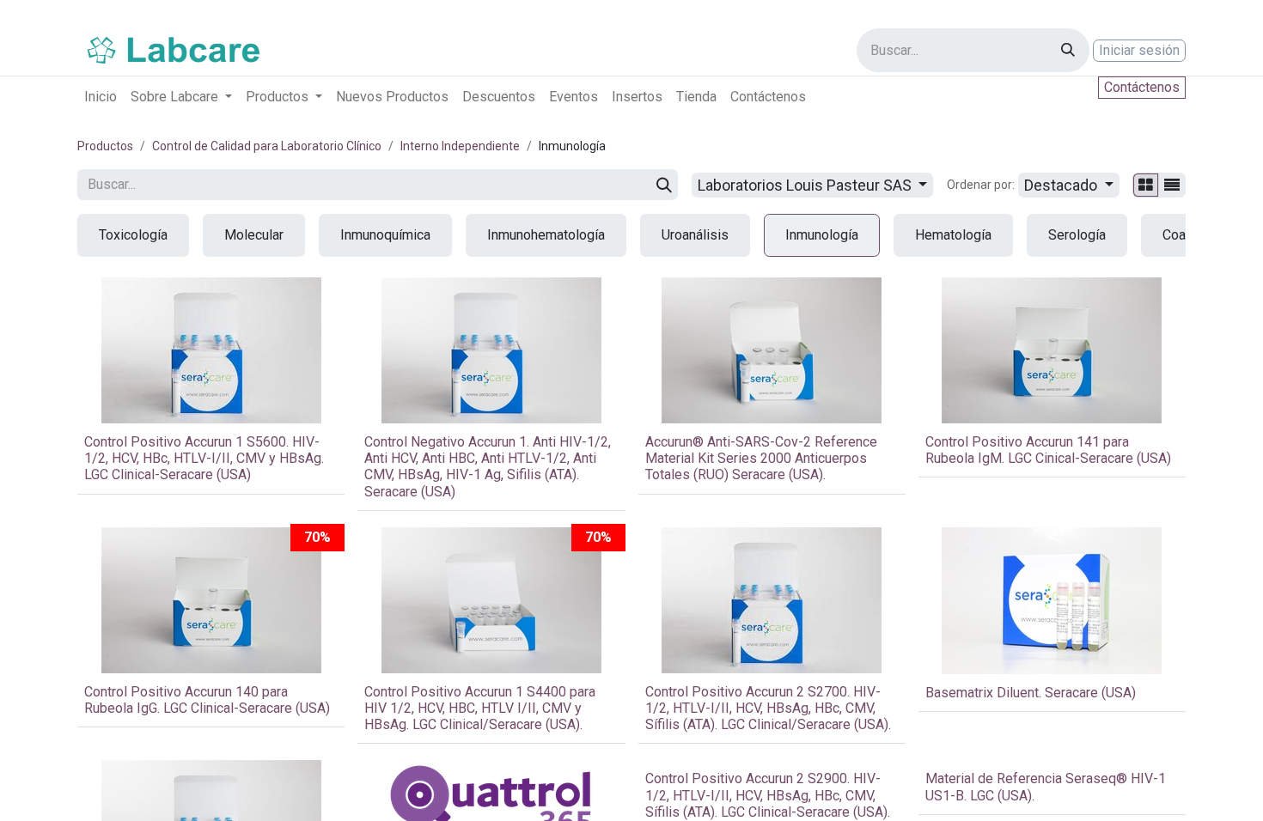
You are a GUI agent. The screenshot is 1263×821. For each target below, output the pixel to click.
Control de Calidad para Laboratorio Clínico (266, 146)
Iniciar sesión (1139, 50)
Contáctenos (1142, 87)
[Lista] (1172, 185)
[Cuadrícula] (1145, 185)
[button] (1069, 185)
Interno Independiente (460, 146)
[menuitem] (100, 97)
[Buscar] (1067, 50)
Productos (105, 146)
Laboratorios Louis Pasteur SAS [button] (806, 185)
